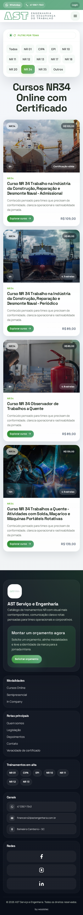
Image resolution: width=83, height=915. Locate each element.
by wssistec (41, 909)
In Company (14, 701)
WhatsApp (15, 5)
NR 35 (43, 69)
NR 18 (68, 59)
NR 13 (40, 59)
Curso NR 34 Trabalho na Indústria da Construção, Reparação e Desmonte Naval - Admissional (38, 188)
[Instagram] (41, 870)
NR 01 (28, 49)
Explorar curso (18, 218)
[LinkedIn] (41, 884)
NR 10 (66, 49)
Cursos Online (16, 688)
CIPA (41, 49)
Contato (12, 743)
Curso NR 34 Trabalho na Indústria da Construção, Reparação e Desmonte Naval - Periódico (38, 298)
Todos (13, 49)
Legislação (14, 730)
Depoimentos (16, 737)
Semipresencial (17, 695)
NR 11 (12, 59)
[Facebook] (41, 856)
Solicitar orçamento (26, 659)
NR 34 (28, 69)
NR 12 (26, 59)
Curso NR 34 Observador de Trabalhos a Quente (32, 406)
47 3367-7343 (36, 5)
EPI (53, 49)
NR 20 (13, 69)
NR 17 (54, 59)
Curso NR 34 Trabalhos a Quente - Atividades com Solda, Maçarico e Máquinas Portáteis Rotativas (38, 513)
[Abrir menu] (75, 16)
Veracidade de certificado (23, 750)
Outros (58, 69)
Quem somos (15, 723)
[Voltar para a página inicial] (35, 16)
